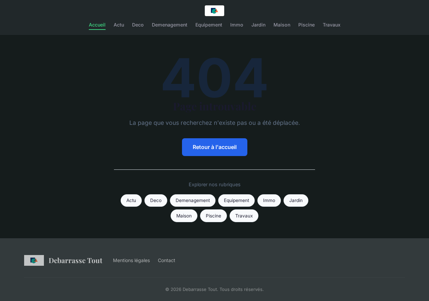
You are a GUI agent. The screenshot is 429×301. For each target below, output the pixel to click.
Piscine (306, 25)
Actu (119, 25)
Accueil (97, 25)
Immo (236, 25)
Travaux (332, 25)
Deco (138, 25)
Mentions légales (131, 260)
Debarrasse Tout (75, 260)
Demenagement (169, 25)
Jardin (258, 25)
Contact (166, 260)
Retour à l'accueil (215, 147)
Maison (281, 25)
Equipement (208, 25)
